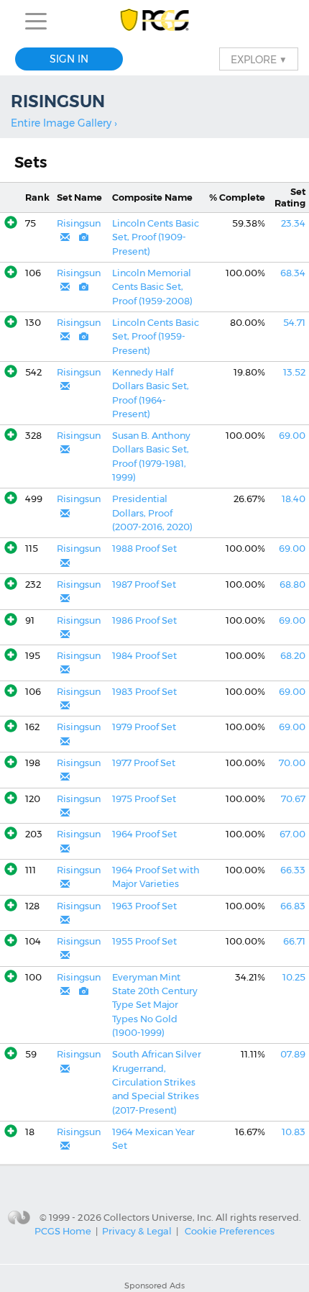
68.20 (292, 655)
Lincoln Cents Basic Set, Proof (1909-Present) (155, 237)
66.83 (292, 906)
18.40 (293, 498)
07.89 (292, 1054)
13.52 (294, 372)
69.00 (292, 435)
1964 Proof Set (144, 834)
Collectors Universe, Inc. (158, 1216)
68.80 (292, 584)
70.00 (292, 763)
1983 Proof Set (144, 691)
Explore (259, 59)
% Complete (237, 197)
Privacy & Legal (137, 1231)
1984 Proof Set (144, 655)
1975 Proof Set (144, 798)
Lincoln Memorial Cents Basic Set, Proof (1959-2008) (152, 287)
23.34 (293, 223)
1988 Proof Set (144, 548)
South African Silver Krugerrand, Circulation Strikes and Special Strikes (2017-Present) (156, 1082)
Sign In (69, 59)
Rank (37, 197)
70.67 (293, 798)
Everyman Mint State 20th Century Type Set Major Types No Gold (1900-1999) (155, 1005)
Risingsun (79, 223)
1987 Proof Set (144, 584)
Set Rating (290, 197)
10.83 (293, 1132)
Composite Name (152, 197)
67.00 (292, 834)
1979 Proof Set (144, 727)
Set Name (79, 197)
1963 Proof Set (144, 906)
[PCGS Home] (155, 21)
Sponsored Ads (154, 1285)
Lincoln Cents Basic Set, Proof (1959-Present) (155, 336)
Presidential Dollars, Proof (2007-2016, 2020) (152, 512)
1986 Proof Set (144, 620)
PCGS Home (62, 1231)
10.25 (293, 977)
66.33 (292, 870)
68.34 (292, 273)
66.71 (294, 941)
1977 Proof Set (143, 763)
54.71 (294, 322)
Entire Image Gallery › (64, 123)
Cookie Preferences (230, 1231)
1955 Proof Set (144, 941)
